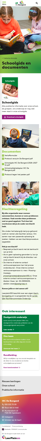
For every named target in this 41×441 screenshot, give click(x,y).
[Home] (20, 3)
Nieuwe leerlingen (11, 381)
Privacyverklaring (17, 426)
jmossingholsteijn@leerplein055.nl (17, 276)
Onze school (8, 385)
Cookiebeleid (6, 426)
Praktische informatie (10, 58)
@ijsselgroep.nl (21, 284)
